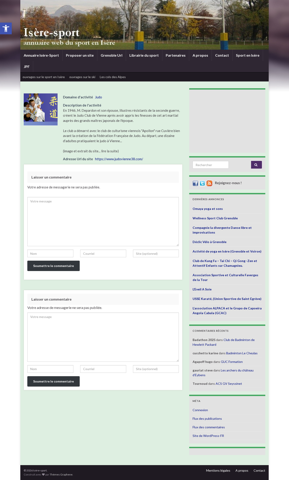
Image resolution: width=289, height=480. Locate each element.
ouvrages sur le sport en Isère (44, 77)
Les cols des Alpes (113, 77)
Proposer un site (80, 55)
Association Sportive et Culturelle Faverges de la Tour (225, 277)
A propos (200, 55)
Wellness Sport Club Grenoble (215, 218)
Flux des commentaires (209, 427)
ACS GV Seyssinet (229, 383)
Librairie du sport (144, 55)
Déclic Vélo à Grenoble (209, 242)
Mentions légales (218, 470)
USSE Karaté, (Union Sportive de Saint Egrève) (227, 299)
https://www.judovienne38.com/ (119, 159)
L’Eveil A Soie (202, 289)
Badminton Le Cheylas (242, 353)
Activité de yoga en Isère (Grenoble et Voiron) (227, 251)
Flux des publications (207, 418)
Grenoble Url (111, 55)
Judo (98, 97)
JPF (27, 66)
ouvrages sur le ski (82, 77)
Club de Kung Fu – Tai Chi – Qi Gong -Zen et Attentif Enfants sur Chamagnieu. (225, 263)
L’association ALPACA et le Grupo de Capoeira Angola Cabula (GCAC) (227, 310)
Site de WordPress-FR (208, 436)
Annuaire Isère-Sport (41, 55)
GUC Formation (232, 362)
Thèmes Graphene (61, 474)
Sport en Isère (247, 55)
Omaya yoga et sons (208, 209)
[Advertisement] (227, 121)
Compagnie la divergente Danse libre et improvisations (222, 230)
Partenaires (176, 55)
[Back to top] (278, 469)
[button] (6, 28)
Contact (222, 55)
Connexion (200, 410)
